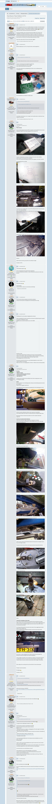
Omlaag (8, 21)
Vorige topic (37, 18)
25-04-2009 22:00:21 (19, 368)
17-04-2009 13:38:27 (22, 281)
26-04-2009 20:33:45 (19, 735)
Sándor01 (12, 23)
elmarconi (11, 695)
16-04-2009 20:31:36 (19, 124)
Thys (12, 265)
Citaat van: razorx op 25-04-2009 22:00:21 (23, 698)
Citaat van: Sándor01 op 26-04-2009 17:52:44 (24, 739)
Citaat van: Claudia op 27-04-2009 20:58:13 (24, 798)
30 (19, 21)
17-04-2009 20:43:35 (22, 297)
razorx (11, 53)
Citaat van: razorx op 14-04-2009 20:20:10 (23, 101)
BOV (12, 280)
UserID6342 (11, 43)
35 (28, 21)
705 (31, 21)
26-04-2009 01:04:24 (22, 696)
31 (21, 21)
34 (26, 21)
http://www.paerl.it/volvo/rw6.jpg (22, 704)
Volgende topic (42, 18)
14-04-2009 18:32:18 (22, 44)
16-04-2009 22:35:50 (22, 266)
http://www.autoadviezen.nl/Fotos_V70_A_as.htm (25, 754)
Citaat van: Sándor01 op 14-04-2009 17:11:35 (24, 57)
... (16, 21)
